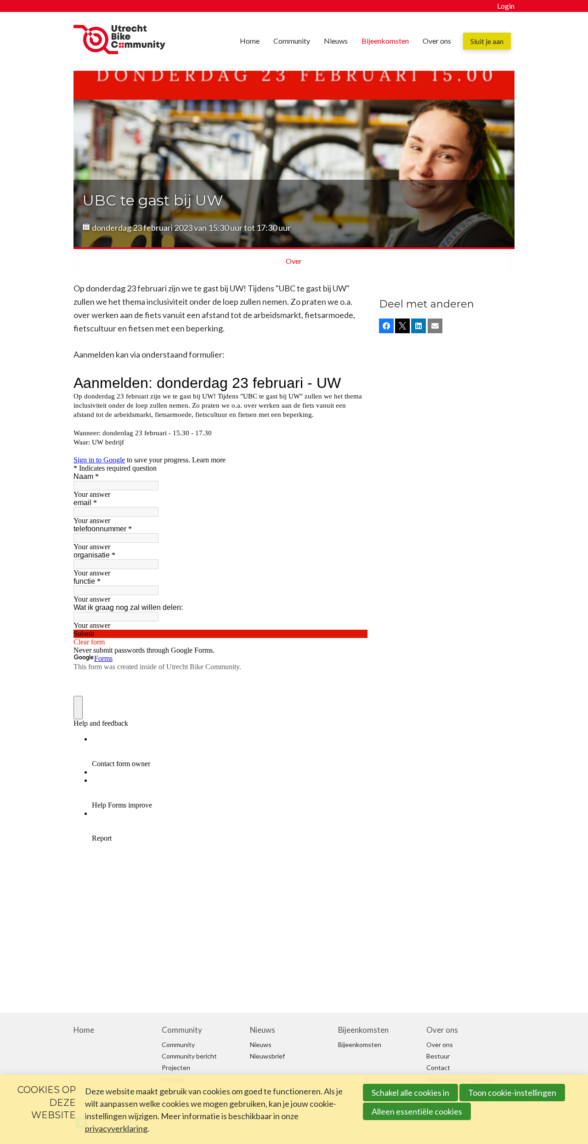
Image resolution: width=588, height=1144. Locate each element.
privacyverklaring (116, 1128)
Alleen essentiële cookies (417, 1111)
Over (294, 260)
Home (250, 40)
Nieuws (336, 40)
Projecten (176, 1067)
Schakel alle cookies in (410, 1092)
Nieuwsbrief (267, 1056)
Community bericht (189, 1056)
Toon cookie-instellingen (512, 1092)
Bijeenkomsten (385, 40)
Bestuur (438, 1056)
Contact (438, 1067)
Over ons (437, 40)
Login (505, 5)
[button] (386, 326)
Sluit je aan (486, 41)
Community (291, 40)
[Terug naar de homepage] (119, 41)
